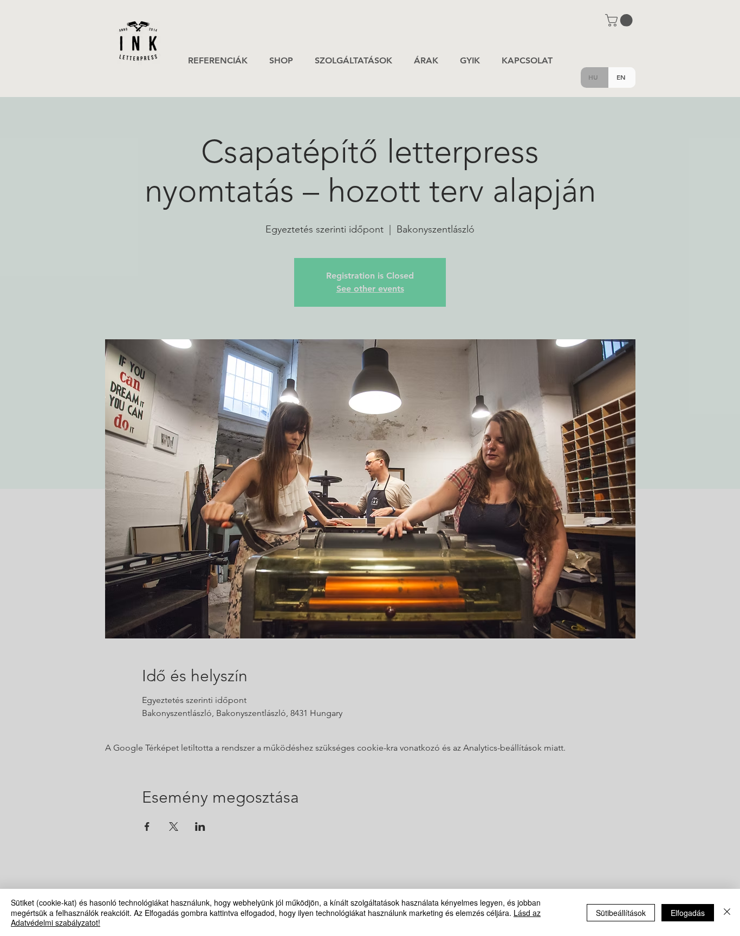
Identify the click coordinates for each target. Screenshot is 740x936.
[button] (620, 20)
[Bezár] (726, 912)
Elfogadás (688, 912)
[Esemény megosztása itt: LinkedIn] (200, 826)
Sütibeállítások (621, 912)
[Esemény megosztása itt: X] (173, 826)
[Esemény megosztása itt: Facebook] (147, 826)
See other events (370, 288)
